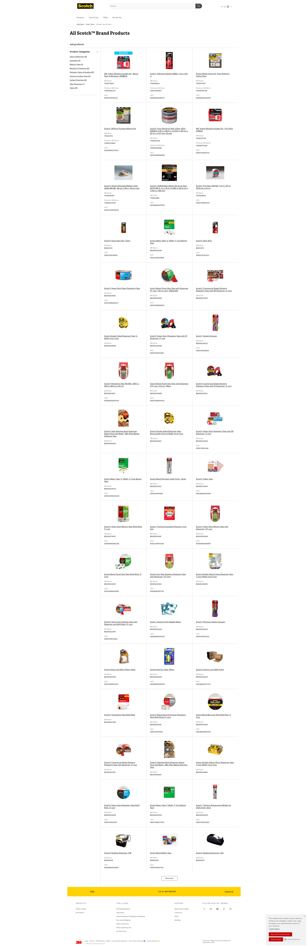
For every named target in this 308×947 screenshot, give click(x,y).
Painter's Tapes (81, 909)
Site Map (178, 920)
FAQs (105, 17)
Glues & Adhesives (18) (78, 57)
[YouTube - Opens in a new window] (217, 909)
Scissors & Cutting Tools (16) (80, 76)
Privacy (92, 941)
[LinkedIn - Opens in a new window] (211, 909)
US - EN (223, 7)
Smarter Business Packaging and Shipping (130, 916)
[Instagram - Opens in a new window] (230, 909)
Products (80, 17)
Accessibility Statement (119, 941)
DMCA (108, 941)
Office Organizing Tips (123, 928)
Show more (169, 878)
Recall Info (117, 17)
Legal (86, 941)
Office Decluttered (122, 924)
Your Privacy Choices (135, 941)
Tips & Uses (94, 17)
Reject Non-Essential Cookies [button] (280, 934)
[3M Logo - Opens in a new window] (85, 6)
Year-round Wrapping (123, 920)
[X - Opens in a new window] (204, 909)
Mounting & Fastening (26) (79, 68)
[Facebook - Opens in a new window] (224, 909)
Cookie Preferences (153, 941)
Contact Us (229, 892)
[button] (292, 939)
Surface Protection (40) (78, 80)
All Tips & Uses (121, 931)
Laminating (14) (75, 61)
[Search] (198, 6)
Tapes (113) (74, 88)
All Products (80, 913)
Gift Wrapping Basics (123, 909)
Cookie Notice (274, 929)
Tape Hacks (120, 913)
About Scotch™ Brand (182, 909)
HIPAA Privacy (100, 941)
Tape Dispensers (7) (77, 84)
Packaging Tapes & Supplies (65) (82, 72)
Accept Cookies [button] (276, 939)
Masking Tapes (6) (76, 64)
